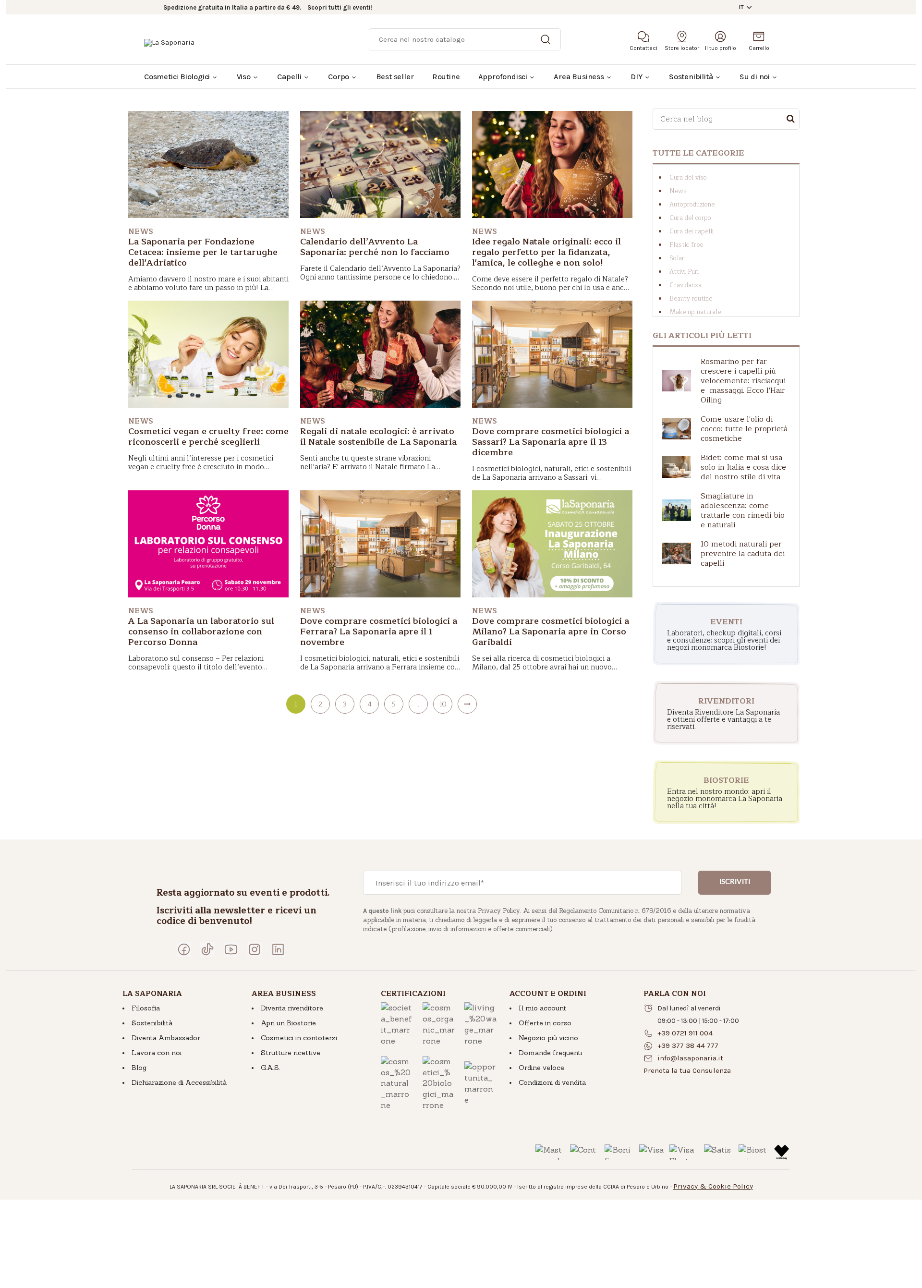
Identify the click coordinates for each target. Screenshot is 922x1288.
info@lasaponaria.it (690, 1058)
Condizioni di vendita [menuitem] (552, 1082)
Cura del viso (688, 177)
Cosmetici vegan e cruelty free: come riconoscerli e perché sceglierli (208, 436)
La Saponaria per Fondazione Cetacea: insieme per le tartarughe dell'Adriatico (203, 252)
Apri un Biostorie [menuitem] (288, 1023)
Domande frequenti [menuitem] (550, 1052)
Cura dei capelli (691, 231)
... (418, 704)
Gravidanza (685, 285)
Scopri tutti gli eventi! (340, 7)
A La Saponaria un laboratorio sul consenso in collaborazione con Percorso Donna (201, 631)
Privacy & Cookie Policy (713, 1186)
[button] (687, 1070)
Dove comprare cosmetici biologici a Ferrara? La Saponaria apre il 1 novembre (378, 631)
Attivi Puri (684, 272)
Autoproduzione (692, 204)
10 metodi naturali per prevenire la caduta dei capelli (743, 554)
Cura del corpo (690, 218)
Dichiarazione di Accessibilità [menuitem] (179, 1082)
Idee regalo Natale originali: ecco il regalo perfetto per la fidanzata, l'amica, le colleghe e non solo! (546, 252)
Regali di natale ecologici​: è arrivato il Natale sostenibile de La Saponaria (378, 436)
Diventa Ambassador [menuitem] (166, 1037)
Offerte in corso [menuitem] (545, 1023)
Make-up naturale (695, 312)
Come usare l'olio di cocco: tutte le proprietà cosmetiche (744, 429)
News (678, 191)
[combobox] (726, 119)
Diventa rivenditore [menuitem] (292, 1008)
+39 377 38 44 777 (687, 1045)
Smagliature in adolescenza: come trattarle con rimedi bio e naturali (743, 510)
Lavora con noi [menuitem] (157, 1052)
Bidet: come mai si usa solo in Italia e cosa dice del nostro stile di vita (743, 467)
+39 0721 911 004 (685, 1033)
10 (443, 704)
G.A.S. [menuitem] (270, 1067)
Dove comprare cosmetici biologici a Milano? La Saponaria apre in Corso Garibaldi (550, 631)
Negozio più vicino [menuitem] (548, 1037)
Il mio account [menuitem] (542, 1008)
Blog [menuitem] (139, 1067)
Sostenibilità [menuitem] (152, 1023)
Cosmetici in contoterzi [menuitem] (299, 1037)
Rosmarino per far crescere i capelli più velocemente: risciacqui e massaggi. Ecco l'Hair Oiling (743, 380)
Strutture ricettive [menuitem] (290, 1052)
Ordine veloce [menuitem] (541, 1067)
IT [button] (741, 7)
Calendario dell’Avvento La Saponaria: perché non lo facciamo (374, 246)
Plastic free (686, 245)
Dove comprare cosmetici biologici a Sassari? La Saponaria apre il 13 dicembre (550, 442)
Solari (677, 258)
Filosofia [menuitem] (146, 1008)
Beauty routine (690, 298)
